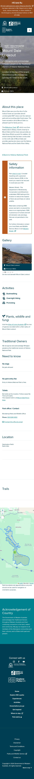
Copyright (17, 750)
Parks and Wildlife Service (16, 754)
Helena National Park (17, 46)
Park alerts (16, 717)
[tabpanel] (17, 257)
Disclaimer (17, 743)
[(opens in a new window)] (4, 25)
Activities (17, 702)
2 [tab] (5, 272)
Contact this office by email (14, 422)
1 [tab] (3, 272)
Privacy (17, 739)
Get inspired (17, 709)
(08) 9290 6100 (12, 417)
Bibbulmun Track (10, 127)
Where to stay (16, 713)
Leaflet (21, 583)
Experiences (17, 698)
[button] (15, 552)
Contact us (17, 757)
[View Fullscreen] (2, 517)
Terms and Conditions (17, 746)
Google (32, 583)
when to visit (16, 174)
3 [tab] (7, 272)
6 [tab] (13, 272)
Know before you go (17, 706)
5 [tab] (11, 272)
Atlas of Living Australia (16, 325)
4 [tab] (9, 272)
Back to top (26, 767)
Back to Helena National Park (16, 155)
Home (6, 46)
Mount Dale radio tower (10, 274)
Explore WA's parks (17, 695)
